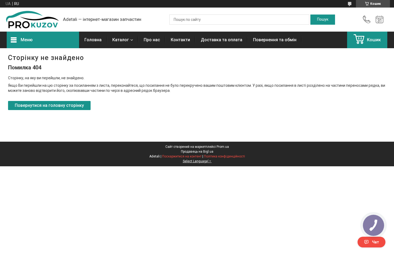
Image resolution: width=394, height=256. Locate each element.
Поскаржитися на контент (182, 156)
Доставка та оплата (221, 39)
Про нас (152, 39)
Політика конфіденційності (224, 156)
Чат (375, 242)
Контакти (180, 39)
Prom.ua (223, 147)
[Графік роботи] (379, 19)
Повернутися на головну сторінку (49, 105)
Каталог (120, 39)
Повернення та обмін (274, 39)
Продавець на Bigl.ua (197, 151)
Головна (93, 39)
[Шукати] (322, 19)
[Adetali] (32, 19)
